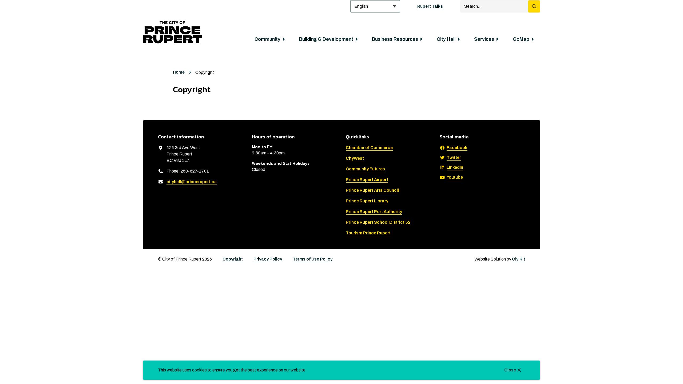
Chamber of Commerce (369, 147)
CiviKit (518, 259)
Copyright (233, 259)
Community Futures (365, 169)
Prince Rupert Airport (367, 179)
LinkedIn (455, 167)
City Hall (446, 39)
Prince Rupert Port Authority (374, 211)
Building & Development (326, 39)
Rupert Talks (430, 6)
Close (510, 370)
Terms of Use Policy (312, 259)
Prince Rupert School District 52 (378, 222)
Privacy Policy (267, 259)
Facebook (457, 147)
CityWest (355, 158)
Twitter (454, 157)
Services (484, 39)
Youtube (455, 177)
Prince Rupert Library (367, 201)
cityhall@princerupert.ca (191, 181)
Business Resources (395, 39)
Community (267, 39)
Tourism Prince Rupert (368, 233)
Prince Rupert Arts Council (372, 190)
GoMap (521, 39)
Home (179, 72)
